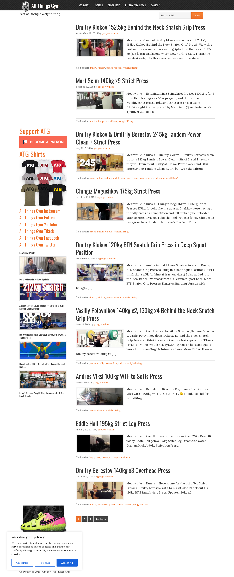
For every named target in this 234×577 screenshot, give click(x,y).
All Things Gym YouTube (38, 224)
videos (117, 67)
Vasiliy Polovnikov (107, 363)
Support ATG (34, 131)
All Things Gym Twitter (37, 244)
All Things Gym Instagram (39, 211)
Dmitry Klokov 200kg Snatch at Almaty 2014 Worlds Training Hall (42, 336)
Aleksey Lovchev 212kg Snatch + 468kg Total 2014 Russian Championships (41, 307)
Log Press (94, 457)
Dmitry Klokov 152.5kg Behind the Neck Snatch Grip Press (140, 26)
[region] (44, 551)
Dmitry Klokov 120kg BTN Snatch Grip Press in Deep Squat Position (141, 248)
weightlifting (130, 67)
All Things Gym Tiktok (36, 231)
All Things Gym (45, 5)
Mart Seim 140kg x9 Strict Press (112, 80)
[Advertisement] (43, 74)
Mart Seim (95, 121)
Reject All (45, 562)
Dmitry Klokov (97, 67)
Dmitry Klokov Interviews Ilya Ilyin (34, 279)
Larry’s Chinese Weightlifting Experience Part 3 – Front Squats (41, 394)
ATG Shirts (32, 154)
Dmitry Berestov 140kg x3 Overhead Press (123, 470)
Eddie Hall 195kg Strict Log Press (113, 423)
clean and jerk (97, 177)
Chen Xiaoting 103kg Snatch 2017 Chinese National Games (42, 365)
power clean (130, 177)
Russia (149, 177)
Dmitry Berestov (98, 504)
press (109, 67)
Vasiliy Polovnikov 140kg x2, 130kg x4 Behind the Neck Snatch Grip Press (145, 314)
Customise (22, 562)
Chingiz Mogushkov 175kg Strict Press (118, 190)
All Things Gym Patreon (38, 217)
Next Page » (101, 519)
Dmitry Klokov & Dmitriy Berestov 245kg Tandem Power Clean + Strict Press (138, 137)
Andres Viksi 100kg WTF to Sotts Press (119, 376)
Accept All (67, 562)
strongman (115, 457)
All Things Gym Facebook (39, 238)
